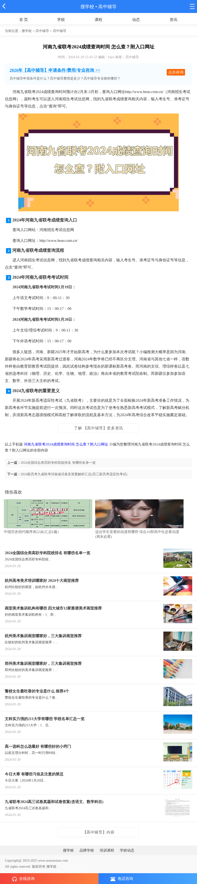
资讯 (173, 20)
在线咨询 (27, 879)
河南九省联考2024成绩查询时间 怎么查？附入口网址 (66, 444)
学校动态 (127, 850)
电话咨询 (125, 879)
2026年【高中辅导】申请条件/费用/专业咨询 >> (55, 70)
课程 (98, 20)
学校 (61, 20)
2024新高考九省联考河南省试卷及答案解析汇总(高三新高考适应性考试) (74, 474)
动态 (136, 20)
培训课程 (107, 850)
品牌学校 (87, 850)
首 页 (23, 20)
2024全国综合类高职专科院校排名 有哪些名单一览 (58, 462)
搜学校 (87, 6)
